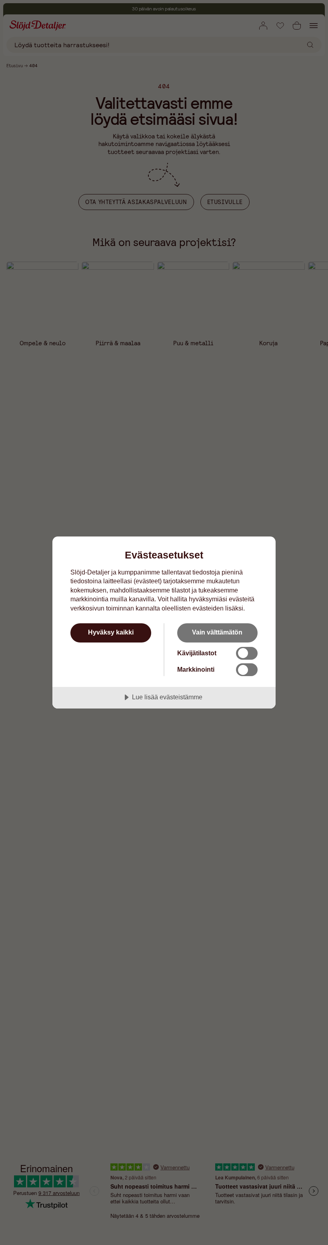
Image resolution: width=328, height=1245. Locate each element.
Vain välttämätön (217, 632)
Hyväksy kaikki (111, 632)
